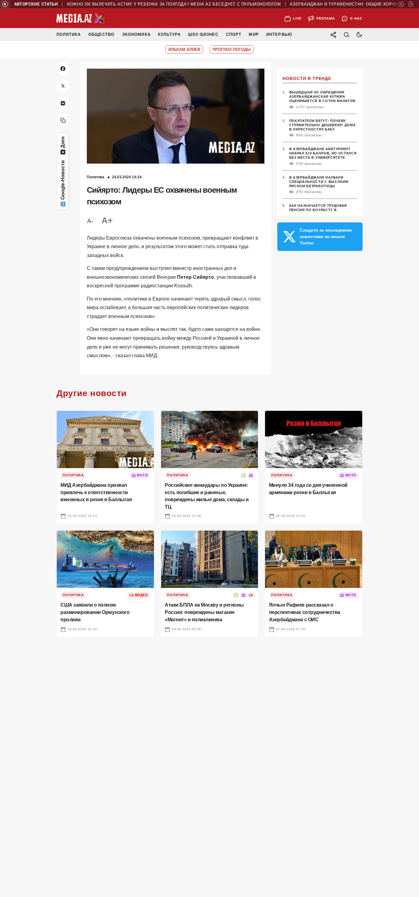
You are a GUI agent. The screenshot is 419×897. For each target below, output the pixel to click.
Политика (68, 34)
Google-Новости (62, 180)
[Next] (411, 4)
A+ (107, 220)
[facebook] (62, 68)
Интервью (279, 34)
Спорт (233, 34)
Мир (254, 34)
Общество (101, 34)
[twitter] (62, 86)
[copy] (62, 120)
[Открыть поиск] (346, 34)
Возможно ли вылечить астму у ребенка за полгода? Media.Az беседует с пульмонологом (153, 4)
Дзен (62, 142)
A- (90, 220)
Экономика (136, 34)
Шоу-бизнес (203, 34)
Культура (169, 34)
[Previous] (401, 4)
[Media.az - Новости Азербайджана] (80, 18)
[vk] (62, 103)
